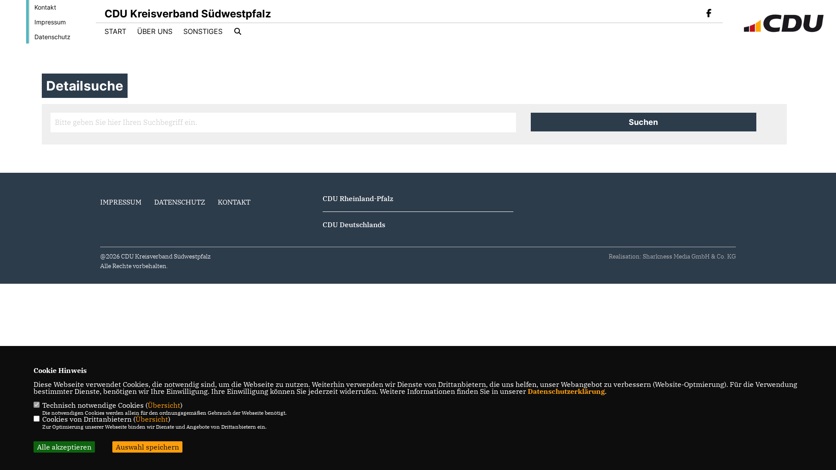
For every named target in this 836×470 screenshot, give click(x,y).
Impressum (50, 22)
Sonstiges (202, 31)
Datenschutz (52, 36)
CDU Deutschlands (354, 224)
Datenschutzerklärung (566, 391)
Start (115, 31)
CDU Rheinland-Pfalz (358, 198)
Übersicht (164, 405)
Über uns (154, 31)
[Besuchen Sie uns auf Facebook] (709, 14)
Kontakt (45, 7)
